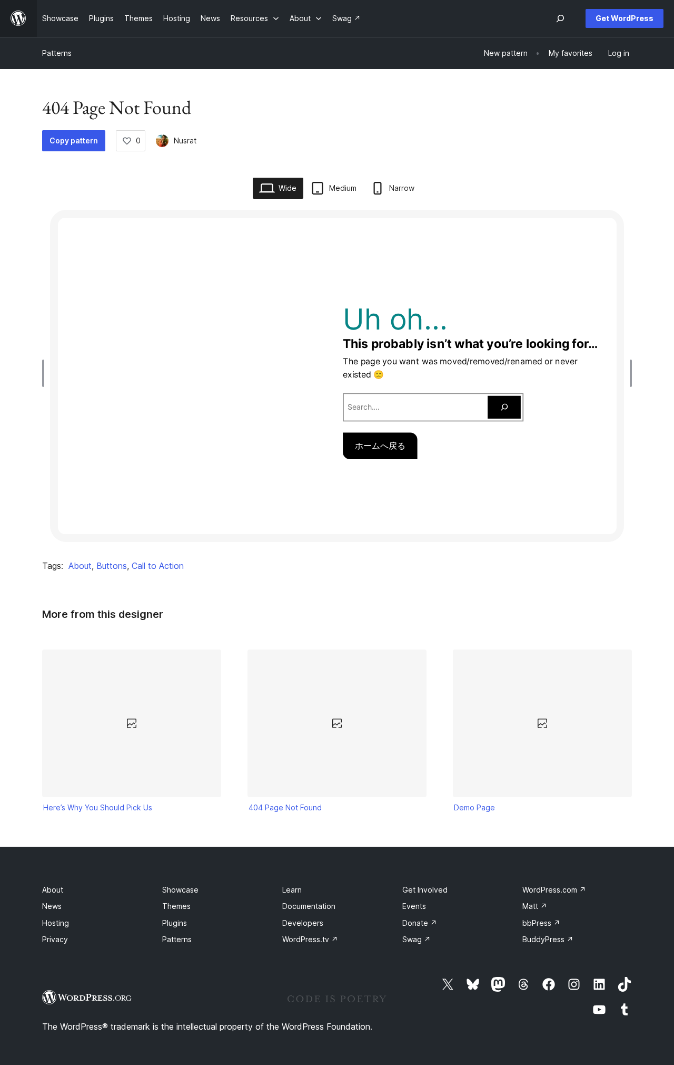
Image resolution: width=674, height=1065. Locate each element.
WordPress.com (554, 889)
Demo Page (474, 807)
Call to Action (158, 565)
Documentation (308, 906)
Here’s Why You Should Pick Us (97, 807)
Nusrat (185, 140)
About (80, 565)
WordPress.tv (310, 939)
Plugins (174, 922)
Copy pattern (73, 140)
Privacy (55, 939)
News (52, 906)
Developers (302, 922)
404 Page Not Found (285, 807)
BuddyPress (547, 939)
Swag (416, 939)
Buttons (111, 565)
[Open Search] (560, 18)
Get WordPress (624, 18)
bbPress (541, 922)
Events (414, 906)
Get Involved (425, 889)
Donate (419, 922)
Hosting (55, 922)
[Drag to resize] (45, 373)
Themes (176, 906)
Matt (534, 906)
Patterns (57, 53)
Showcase (180, 889)
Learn (292, 889)
